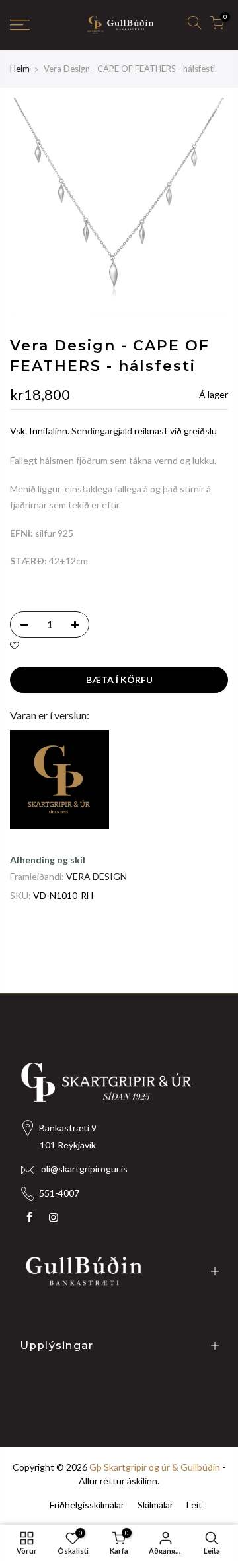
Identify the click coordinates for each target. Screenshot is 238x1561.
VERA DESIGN (96, 876)
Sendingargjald (101, 431)
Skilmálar (155, 1504)
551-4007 (59, 1193)
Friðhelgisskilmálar (87, 1504)
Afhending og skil (47, 859)
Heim (20, 68)
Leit (194, 1504)
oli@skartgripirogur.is (84, 1168)
